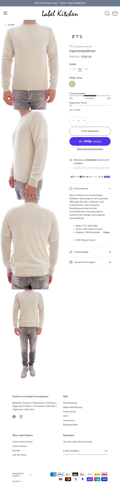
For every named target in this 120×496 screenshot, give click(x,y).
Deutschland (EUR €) (17, 474)
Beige (72, 84)
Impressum (68, 420)
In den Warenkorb (90, 131)
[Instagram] (20, 416)
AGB (65, 416)
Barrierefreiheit (70, 424)
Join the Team (19, 455)
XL (74, 69)
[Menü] (5, 13)
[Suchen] (107, 13)
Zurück (9, 24)
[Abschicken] (106, 450)
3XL (80, 69)
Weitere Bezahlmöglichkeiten (90, 149)
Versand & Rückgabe (84, 262)
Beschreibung (81, 188)
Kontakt (16, 450)
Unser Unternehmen (22, 441)
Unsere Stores (19, 446)
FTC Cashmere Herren (80, 46)
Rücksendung (70, 403)
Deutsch (16, 481)
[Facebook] (14, 416)
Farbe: (75, 77)
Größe (72, 64)
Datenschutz (69, 411)
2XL (86, 69)
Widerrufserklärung (72, 407)
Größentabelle (81, 252)
